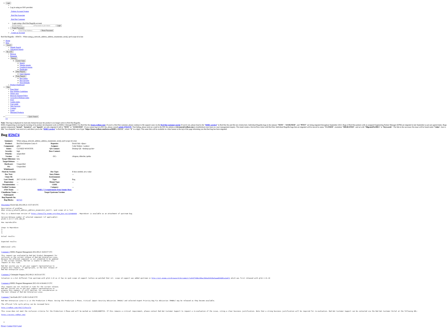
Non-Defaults (25, 83)
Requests (13, 56)
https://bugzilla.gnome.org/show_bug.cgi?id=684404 (54, 213)
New (7, 43)
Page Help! (14, 89)
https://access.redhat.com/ (13, 315)
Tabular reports (25, 65)
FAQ (12, 100)
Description (5, 205)
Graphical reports (26, 67)
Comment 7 (5, 297)
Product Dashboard (17, 85)
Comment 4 (5, 283)
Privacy (4, 326)
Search (9, 45)
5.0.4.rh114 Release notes (19, 98)
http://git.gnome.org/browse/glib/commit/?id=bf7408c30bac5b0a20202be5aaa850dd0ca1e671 (191, 278)
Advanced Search (16, 49)
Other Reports (20, 72)
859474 (13, 135)
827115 (19, 200)
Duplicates (23, 69)
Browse (13, 54)
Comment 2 (5, 275)
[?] (7, 119)
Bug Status (24, 78)
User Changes (25, 74)
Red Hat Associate (17, 15)
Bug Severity (24, 81)
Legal (12, 110)
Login (8, 3)
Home (8, 41)
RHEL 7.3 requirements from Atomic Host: (55, 190)
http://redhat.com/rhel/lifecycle (16, 308)
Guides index (15, 102)
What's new (14, 94)
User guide (14, 104)
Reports (13, 58)
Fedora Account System (19, 11)
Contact (13, 108)
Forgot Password (17, 28)
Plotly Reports (20, 76)
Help (8, 87)
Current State (20, 61)
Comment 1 (5, 252)
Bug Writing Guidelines (19, 91)
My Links (10, 52)
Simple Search (15, 47)
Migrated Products (17, 112)
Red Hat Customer (17, 19)
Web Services (15, 106)
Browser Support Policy (19, 96)
